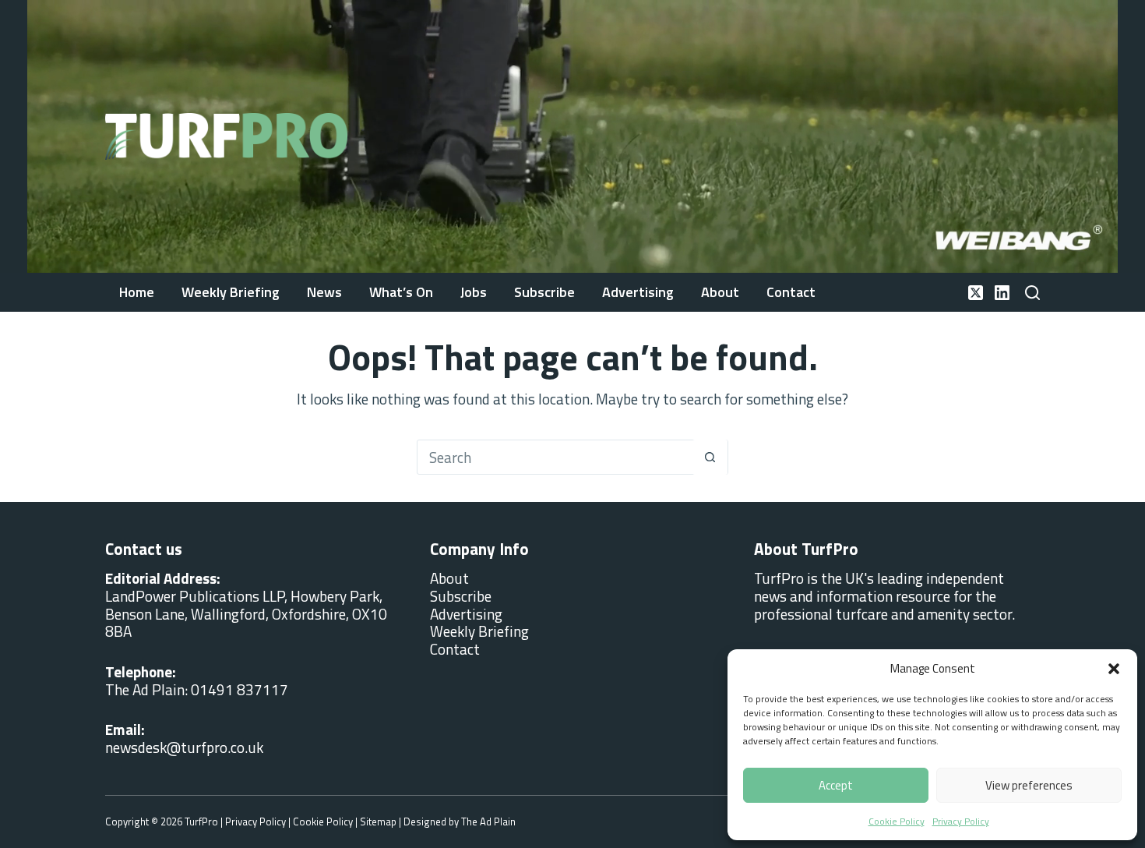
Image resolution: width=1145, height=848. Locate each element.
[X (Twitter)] (975, 292)
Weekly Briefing (230, 291)
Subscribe (544, 291)
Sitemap (378, 821)
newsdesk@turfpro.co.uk (184, 747)
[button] (1114, 669)
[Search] (1032, 292)
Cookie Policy (896, 821)
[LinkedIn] (1002, 292)
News (324, 291)
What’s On (401, 291)
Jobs (473, 291)
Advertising (638, 291)
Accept (836, 785)
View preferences (1029, 785)
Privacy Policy (960, 821)
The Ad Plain (488, 821)
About (720, 291)
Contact (791, 291)
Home (136, 291)
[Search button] (710, 457)
